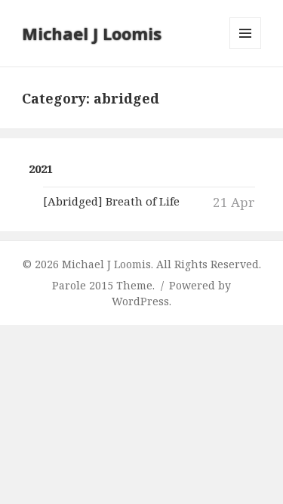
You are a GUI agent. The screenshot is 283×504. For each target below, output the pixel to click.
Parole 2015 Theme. (105, 285)
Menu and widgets (245, 48)
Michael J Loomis (91, 33)
